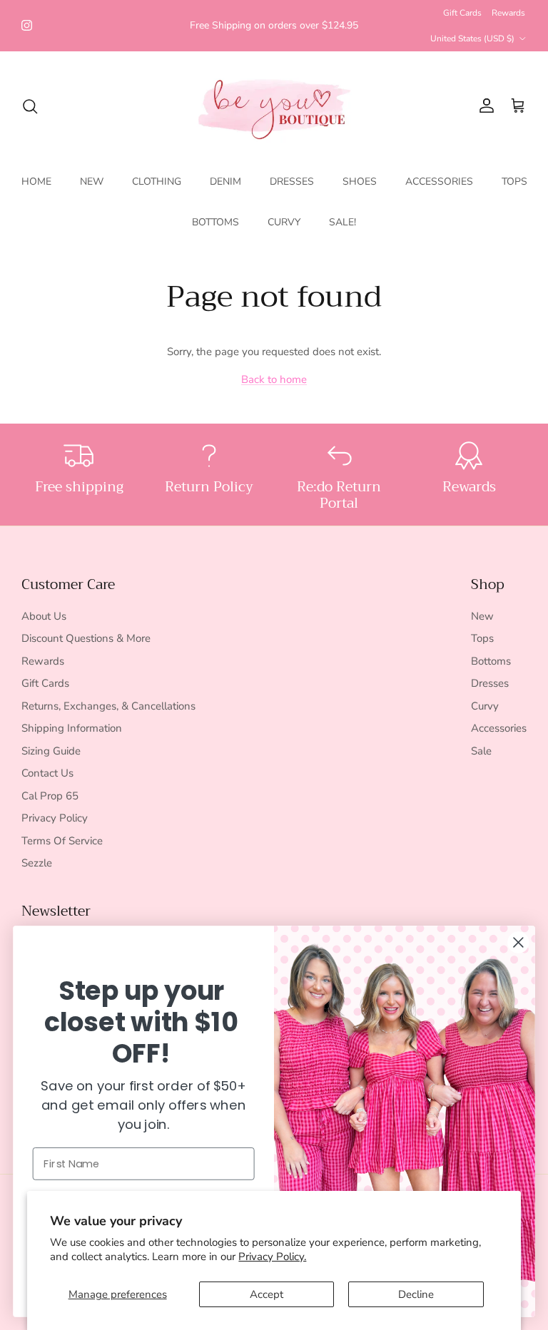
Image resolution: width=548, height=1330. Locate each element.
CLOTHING (156, 181)
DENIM (225, 181)
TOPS (514, 181)
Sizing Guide (51, 751)
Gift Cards (462, 13)
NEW (91, 181)
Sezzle (36, 863)
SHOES (359, 181)
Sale (481, 751)
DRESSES (292, 181)
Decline (416, 1294)
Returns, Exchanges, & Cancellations (108, 706)
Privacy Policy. (272, 1256)
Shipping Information (71, 728)
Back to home (274, 379)
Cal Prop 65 (49, 796)
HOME (36, 181)
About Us (43, 616)
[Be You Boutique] (274, 106)
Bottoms (491, 661)
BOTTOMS (215, 222)
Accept (266, 1294)
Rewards (508, 13)
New (482, 616)
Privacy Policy (54, 818)
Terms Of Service (62, 841)
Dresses (490, 683)
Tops (482, 638)
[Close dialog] (518, 942)
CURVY (284, 222)
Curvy (485, 706)
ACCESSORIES (439, 181)
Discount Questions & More (86, 638)
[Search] (30, 106)
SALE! (342, 222)
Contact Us (47, 773)
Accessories (499, 728)
